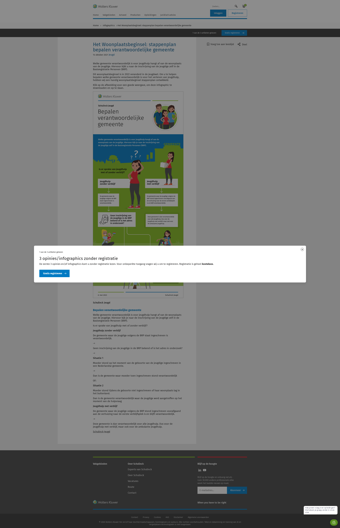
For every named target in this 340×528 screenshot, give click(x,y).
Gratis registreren (52, 273)
